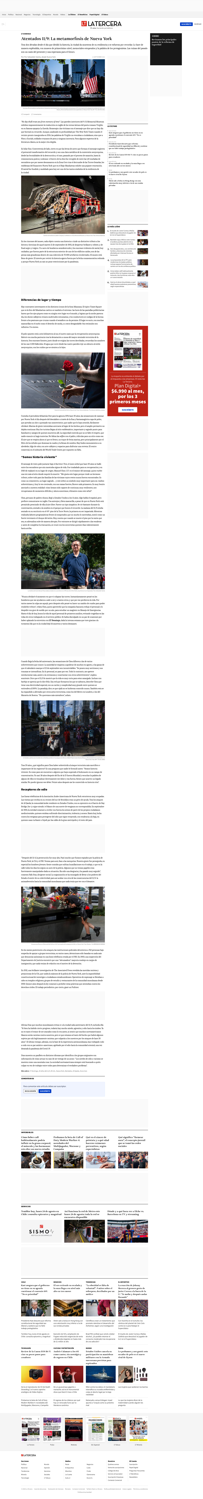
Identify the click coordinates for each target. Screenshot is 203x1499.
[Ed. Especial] (95, 1442)
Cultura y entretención (63, 1348)
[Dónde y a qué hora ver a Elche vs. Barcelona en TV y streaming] (127, 1231)
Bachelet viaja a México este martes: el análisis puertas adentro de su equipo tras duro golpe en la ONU (122, 242)
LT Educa (105, 14)
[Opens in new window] (73, 1442)
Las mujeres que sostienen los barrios (133, 1387)
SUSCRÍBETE (128, 410)
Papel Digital (94, 14)
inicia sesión (30, 1091)
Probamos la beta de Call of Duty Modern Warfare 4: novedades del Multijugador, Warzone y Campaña (68, 1143)
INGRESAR (197, 24)
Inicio (4, 14)
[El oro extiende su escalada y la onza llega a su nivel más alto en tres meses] (68, 1308)
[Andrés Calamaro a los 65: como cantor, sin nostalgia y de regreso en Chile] (68, 1374)
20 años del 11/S (44, 1071)
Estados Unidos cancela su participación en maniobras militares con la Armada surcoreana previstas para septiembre (99, 1358)
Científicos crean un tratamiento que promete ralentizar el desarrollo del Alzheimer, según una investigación (100, 1323)
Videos (62, 14)
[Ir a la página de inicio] (101, 24)
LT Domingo (26, 34)
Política (10, 14)
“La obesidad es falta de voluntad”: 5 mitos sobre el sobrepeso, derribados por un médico (100, 1289)
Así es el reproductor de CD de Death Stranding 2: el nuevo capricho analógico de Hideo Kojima (35, 1389)
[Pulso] (52, 1442)
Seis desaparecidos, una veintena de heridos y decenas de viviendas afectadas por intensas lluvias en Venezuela (123, 252)
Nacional (19, 14)
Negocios (27, 14)
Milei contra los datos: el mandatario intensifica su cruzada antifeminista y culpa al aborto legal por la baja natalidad (100, 1391)
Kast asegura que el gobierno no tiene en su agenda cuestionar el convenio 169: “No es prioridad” (126, 135)
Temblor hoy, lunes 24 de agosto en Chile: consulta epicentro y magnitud (41, 1213)
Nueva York (60, 1071)
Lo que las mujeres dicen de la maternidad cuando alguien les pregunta (130, 1402)
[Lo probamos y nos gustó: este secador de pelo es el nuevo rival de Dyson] (133, 1374)
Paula (120, 1348)
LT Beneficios (82, 14)
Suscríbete (45, 1091)
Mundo (55, 14)
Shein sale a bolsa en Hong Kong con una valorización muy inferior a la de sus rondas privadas (126, 183)
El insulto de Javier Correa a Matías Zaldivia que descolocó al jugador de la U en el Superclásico (123, 233)
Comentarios (37, 114)
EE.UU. (53, 1071)
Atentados (68, 1071)
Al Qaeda (76, 1071)
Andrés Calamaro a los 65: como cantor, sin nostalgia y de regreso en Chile (67, 1355)
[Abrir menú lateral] (4, 24)
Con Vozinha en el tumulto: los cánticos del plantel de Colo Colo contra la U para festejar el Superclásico (131, 1324)
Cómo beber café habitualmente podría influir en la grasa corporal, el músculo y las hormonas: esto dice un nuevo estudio (123, 274)
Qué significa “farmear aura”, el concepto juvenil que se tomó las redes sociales (131, 1142)
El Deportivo (47, 14)
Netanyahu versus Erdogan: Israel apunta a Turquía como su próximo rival (100, 1402)
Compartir (26, 114)
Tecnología (36, 14)
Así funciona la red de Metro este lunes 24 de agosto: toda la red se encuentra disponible (82, 1214)
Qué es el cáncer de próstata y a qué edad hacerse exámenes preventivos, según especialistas (123, 284)
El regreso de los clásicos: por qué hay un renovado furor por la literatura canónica (66, 1402)
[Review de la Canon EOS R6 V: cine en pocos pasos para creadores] (36, 1374)
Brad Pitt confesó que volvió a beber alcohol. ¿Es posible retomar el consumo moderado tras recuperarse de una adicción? (100, 1338)
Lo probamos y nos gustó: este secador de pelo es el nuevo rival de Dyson (128, 173)
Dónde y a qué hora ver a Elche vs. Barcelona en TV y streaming (125, 1213)
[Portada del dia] (127, 369)
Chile (23, 1282)
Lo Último (72, 14)
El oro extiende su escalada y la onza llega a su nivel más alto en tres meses (127, 165)
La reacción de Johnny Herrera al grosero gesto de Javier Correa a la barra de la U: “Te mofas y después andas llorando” (132, 1291)
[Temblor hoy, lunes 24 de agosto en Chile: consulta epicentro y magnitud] (41, 1231)
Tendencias (90, 1282)
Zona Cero (83, 1071)
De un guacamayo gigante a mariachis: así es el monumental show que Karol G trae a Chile (66, 1389)
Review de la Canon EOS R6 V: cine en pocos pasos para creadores (128, 156)
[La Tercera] (30, 1442)
